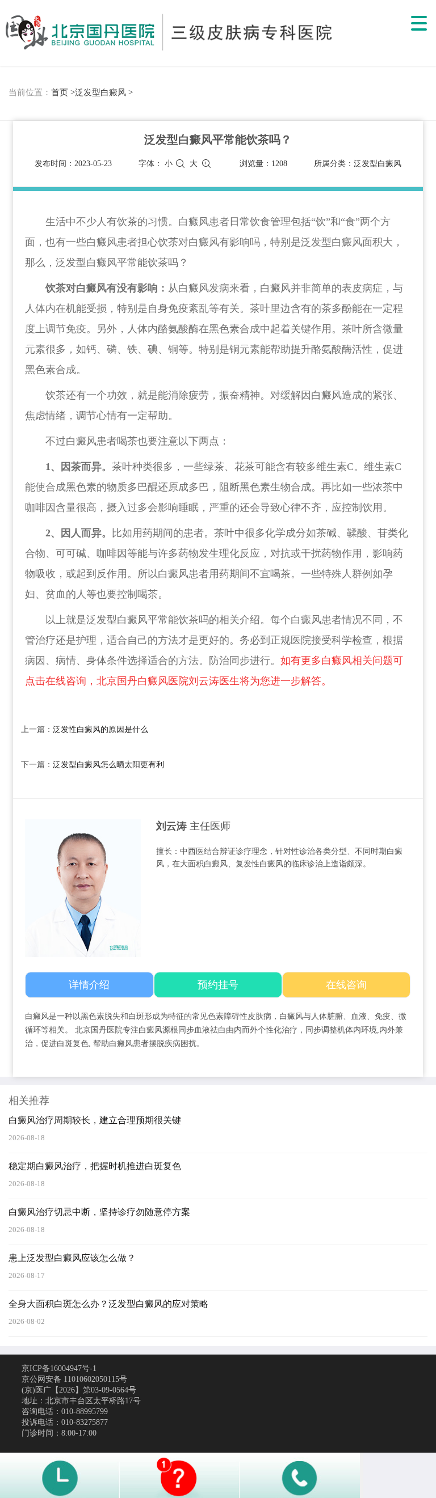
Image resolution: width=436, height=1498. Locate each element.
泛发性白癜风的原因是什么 (100, 729)
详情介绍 (89, 985)
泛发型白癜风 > (104, 92)
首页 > (63, 92)
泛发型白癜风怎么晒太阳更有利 (108, 764)
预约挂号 (218, 985)
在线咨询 (346, 985)
